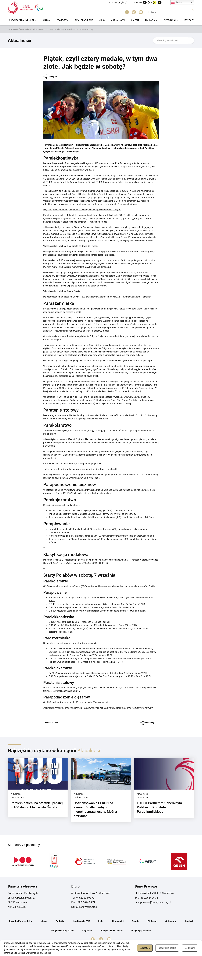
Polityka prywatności (141, 930)
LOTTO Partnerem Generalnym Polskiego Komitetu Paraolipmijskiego (159, 807)
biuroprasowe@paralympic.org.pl (153, 902)
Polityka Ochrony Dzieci (62, 930)
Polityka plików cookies (39, 953)
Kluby (102, 20)
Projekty (62, 20)
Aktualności (118, 20)
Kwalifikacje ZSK (83, 20)
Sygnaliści (87, 930)
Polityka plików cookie (111, 930)
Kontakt (188, 20)
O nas (45, 20)
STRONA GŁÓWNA (16, 29)
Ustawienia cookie (167, 948)
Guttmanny (170, 20)
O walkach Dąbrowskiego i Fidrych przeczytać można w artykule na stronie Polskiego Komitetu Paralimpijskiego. (97, 360)
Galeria (135, 20)
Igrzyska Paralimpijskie (21, 20)
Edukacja (150, 20)
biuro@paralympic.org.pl (84, 906)
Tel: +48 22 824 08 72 (82, 897)
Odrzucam (190, 948)
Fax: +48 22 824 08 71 (83, 902)
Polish (179, 2)
